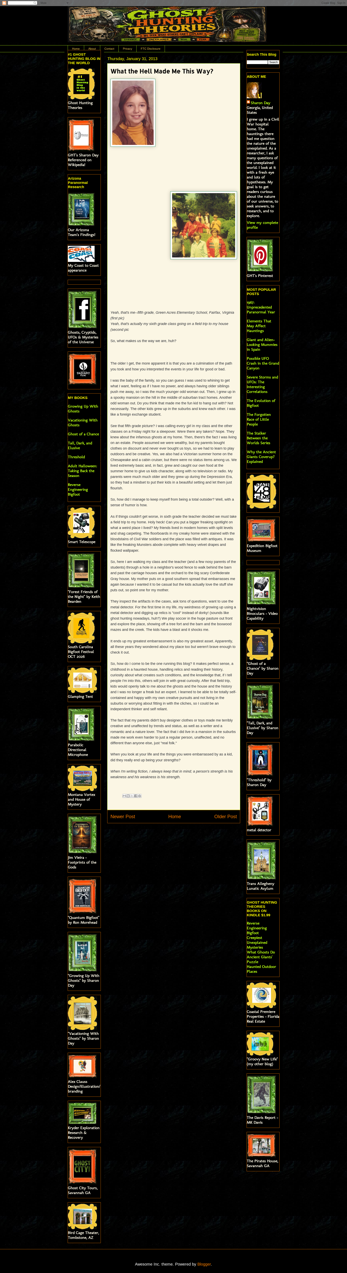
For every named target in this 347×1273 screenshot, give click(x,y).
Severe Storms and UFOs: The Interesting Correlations (262, 384)
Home (76, 48)
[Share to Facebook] (136, 796)
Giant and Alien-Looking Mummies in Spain (262, 344)
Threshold (76, 456)
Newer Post (122, 816)
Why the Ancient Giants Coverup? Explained (261, 456)
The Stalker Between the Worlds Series (258, 438)
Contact (109, 48)
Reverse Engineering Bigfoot (78, 489)
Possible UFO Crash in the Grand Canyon (263, 363)
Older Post (225, 816)
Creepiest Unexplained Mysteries (257, 942)
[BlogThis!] (128, 796)
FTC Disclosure (150, 48)
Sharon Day (260, 102)
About (92, 48)
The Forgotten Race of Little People (259, 419)
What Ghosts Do (261, 952)
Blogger (204, 1264)
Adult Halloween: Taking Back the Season (82, 470)
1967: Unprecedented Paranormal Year (261, 307)
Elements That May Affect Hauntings (259, 326)
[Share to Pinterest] (140, 796)
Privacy (127, 48)
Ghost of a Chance (83, 434)
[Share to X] (132, 796)
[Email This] (124, 796)
